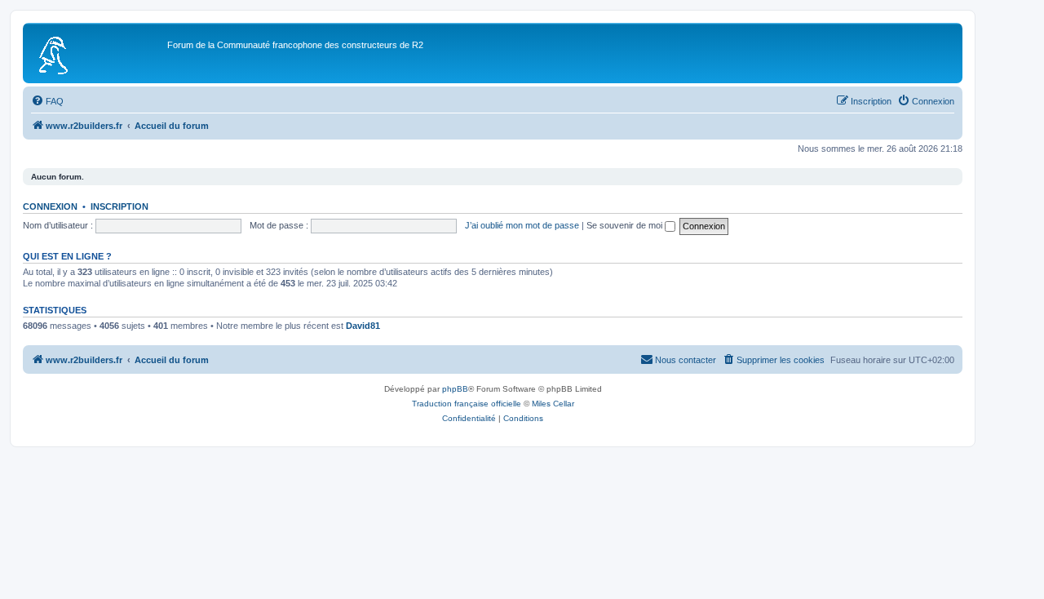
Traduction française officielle (466, 403)
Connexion (50, 206)
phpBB (455, 388)
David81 (363, 326)
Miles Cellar (553, 403)
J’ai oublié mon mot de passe (522, 225)
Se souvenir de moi (625, 225)
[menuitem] (47, 101)
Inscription (119, 206)
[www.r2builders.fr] (97, 53)
